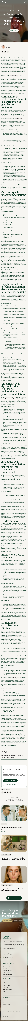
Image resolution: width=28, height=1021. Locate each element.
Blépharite (5, 968)
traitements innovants (17, 677)
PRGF (4, 991)
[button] (24, 2)
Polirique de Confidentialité (7, 1011)
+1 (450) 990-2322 (8, 954)
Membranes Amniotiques (8, 993)
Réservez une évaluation (10, 784)
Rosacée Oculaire (6, 972)
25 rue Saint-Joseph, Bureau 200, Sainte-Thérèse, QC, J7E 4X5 (14, 952)
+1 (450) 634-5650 (8, 956)
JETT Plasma (5, 987)
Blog (4, 1002)
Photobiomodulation (7, 983)
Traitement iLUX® (7, 985)
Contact (4, 1001)
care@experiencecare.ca (9, 957)
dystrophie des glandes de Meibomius (12, 398)
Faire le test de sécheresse (10, 780)
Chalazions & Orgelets (7, 970)
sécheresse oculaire (18, 118)
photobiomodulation (13, 75)
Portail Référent (6, 1004)
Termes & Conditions (17, 1011)
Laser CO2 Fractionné (7, 989)
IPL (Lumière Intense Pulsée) (9, 982)
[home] (9, 2)
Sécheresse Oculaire (7, 966)
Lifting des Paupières (7, 974)
